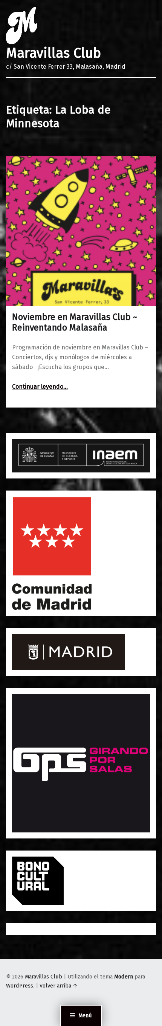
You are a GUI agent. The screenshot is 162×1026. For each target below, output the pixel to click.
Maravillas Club (53, 53)
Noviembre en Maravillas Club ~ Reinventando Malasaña (74, 322)
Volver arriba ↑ (59, 985)
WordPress (19, 985)
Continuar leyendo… (40, 386)
